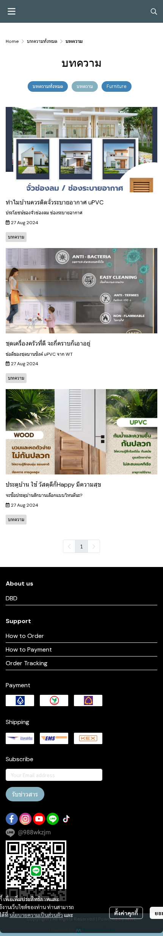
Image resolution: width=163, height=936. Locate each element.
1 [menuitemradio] (81, 546)
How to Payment (29, 649)
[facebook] (12, 819)
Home (12, 41)
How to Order (25, 636)
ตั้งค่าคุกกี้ (126, 912)
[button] (154, 11)
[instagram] (25, 819)
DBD (11, 598)
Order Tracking (26, 663)
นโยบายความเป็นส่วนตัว (36, 914)
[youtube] (39, 819)
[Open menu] (11, 11)
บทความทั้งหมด (42, 41)
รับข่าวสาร (25, 794)
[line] (53, 819)
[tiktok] (66, 819)
